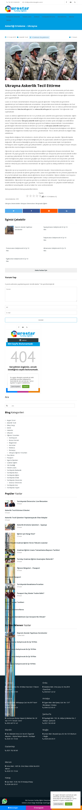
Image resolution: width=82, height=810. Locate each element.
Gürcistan (12, 445)
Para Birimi (10, 455)
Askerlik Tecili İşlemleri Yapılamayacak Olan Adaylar (26, 517)
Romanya (12, 450)
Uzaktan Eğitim (12, 463)
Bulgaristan (13, 443)
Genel (9, 428)
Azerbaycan (13, 438)
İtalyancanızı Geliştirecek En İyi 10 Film (20, 649)
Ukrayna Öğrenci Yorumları (18, 453)
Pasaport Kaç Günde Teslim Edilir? (30, 593)
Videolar (71, 17)
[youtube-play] (71, 2)
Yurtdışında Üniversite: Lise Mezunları (32, 501)
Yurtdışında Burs (12, 473)
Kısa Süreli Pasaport (13, 577)
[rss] (75, 2)
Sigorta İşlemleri (12, 460)
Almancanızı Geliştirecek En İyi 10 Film (20, 664)
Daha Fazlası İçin (41, 270)
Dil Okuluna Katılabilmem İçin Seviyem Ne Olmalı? (25, 617)
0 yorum (74, 37)
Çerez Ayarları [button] (58, 804)
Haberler (10, 430)
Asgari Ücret (11, 420)
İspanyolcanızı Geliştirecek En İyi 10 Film (21, 642)
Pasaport (10, 458)
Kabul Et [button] (68, 804)
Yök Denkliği (11, 465)
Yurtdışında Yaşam (13, 488)
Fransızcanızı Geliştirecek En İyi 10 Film (20, 656)
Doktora (36, 17)
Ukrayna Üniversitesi (28, 203)
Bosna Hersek (14, 440)
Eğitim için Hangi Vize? (26, 534)
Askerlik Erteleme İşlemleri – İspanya (32, 525)
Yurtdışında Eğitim (13, 475)
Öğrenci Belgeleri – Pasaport (28, 568)
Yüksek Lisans (26, 17)
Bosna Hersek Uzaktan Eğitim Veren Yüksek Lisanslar (26, 543)
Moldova (12, 448)
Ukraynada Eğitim (41, 203)
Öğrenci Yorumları (13, 435)
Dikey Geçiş (11, 425)
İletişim (8, 20)
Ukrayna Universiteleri (12, 203)
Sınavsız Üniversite (15, 483)
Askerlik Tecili (23, 37)
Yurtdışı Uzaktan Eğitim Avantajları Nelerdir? (35, 559)
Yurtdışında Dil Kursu (48, 17)
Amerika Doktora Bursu (14, 609)
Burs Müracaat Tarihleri (14, 602)
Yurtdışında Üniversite (13, 17)
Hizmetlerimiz (62, 17)
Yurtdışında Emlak (13, 478)
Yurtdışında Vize (12, 485)
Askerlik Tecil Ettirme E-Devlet (17, 510)
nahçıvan (10, 433)
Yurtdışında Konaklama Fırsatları (30, 584)
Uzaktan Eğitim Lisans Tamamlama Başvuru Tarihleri (38, 550)
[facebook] (66, 2)
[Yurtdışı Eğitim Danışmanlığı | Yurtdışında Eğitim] (17, 9)
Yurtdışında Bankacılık (14, 470)
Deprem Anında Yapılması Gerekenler (32, 633)
